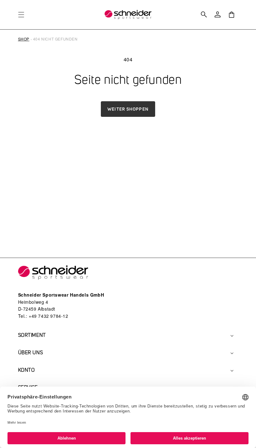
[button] (21, 14)
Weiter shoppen (128, 109)
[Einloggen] (217, 14)
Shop (23, 38)
